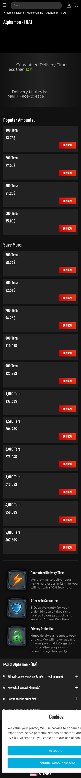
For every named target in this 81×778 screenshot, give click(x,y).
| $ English (44, 774)
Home (9, 12)
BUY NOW (67, 145)
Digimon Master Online (29, 12)
